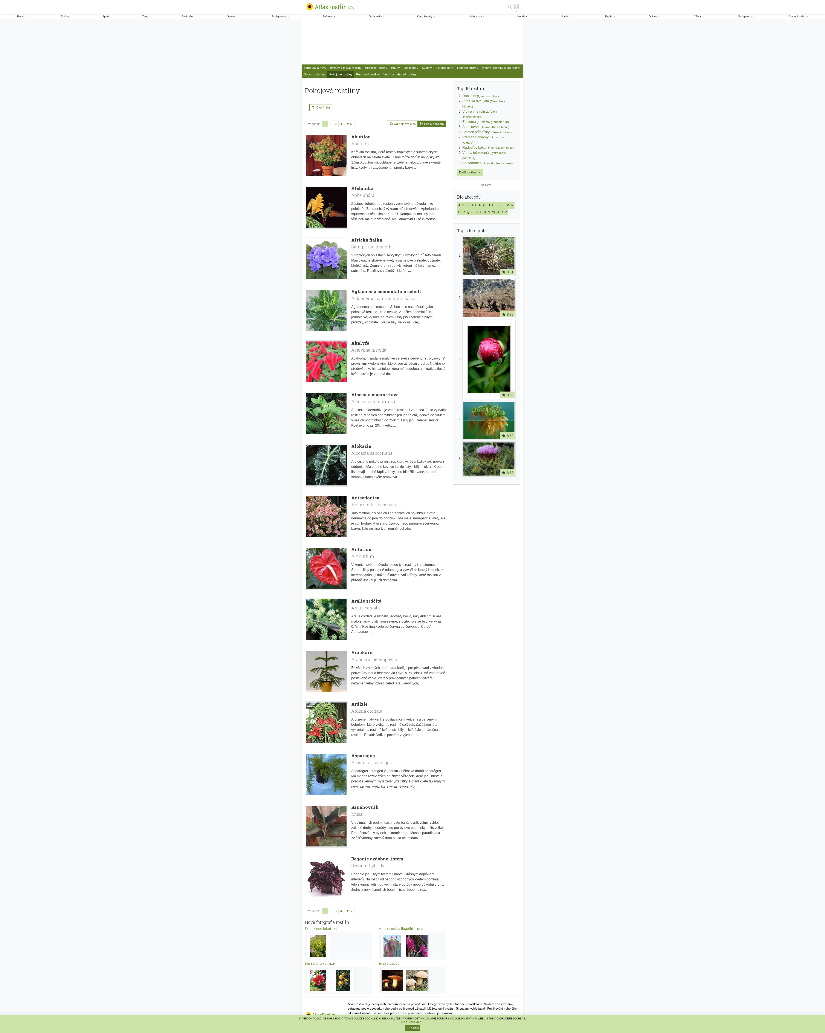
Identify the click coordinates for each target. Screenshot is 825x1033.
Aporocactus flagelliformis (401, 928)
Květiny (427, 67)
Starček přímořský (487, 132)
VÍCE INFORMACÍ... (412, 1022)
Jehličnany (411, 67)
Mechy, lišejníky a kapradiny (501, 67)
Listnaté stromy (467, 67)
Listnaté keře (444, 67)
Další (349, 123)
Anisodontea (488, 163)
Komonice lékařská (321, 928)
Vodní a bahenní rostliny (399, 74)
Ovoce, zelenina (314, 74)
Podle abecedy (433, 123)
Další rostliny (468, 172)
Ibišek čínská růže (320, 963)
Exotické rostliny (376, 67)
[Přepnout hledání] (509, 7)
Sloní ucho (485, 127)
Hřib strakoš (389, 963)
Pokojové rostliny (340, 74)
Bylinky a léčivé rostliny (345, 67)
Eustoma (485, 122)
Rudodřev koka (488, 147)
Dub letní (480, 96)
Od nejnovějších (404, 123)
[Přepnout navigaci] (516, 7)
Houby (395, 67)
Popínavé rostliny (368, 74)
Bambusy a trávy (315, 67)
